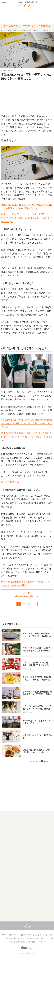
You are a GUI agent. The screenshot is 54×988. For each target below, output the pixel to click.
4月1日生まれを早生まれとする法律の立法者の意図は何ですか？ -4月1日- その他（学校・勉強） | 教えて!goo (26, 423)
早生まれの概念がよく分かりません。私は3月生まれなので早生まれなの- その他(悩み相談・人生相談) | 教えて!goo (26, 218)
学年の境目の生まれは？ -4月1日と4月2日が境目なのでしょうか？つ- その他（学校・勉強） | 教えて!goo (26, 437)
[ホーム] (2, 30)
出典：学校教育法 (10, 482)
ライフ (8, 31)
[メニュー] (4, 4)
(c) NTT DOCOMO (27, 953)
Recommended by (34, 761)
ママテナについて (8, 935)
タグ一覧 (42, 942)
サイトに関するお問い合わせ (27, 935)
